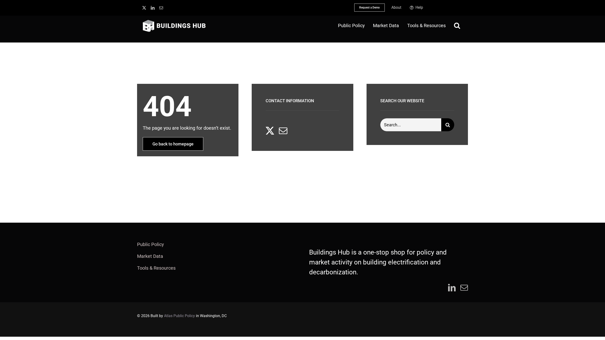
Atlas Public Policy (179, 316)
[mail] (161, 8)
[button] (457, 25)
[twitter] (144, 8)
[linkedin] (153, 8)
